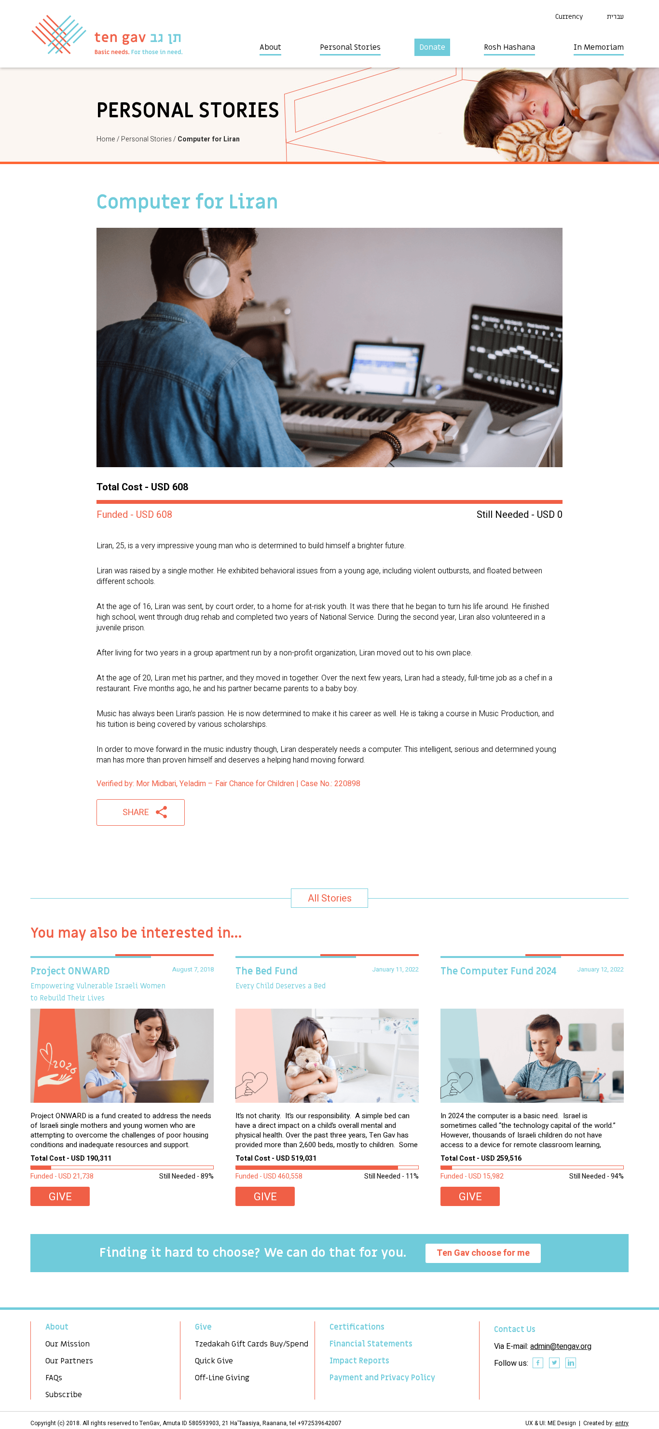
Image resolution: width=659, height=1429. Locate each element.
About (270, 47)
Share (136, 812)
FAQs (53, 1378)
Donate (432, 47)
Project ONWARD (70, 971)
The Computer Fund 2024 (498, 971)
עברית (615, 16)
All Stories (330, 898)
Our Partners (69, 1361)
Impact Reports (359, 1361)
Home (105, 139)
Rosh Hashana (509, 47)
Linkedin (571, 1363)
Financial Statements (371, 1344)
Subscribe (63, 1394)
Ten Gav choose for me (483, 1253)
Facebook (538, 1363)
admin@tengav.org (560, 1346)
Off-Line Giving (222, 1378)
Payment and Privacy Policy (382, 1378)
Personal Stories (350, 47)
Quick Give (214, 1361)
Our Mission (67, 1344)
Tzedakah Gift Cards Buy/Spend (251, 1344)
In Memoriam (599, 47)
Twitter (554, 1363)
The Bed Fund (266, 971)
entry (622, 1423)
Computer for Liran (209, 139)
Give (60, 1197)
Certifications (357, 1327)
